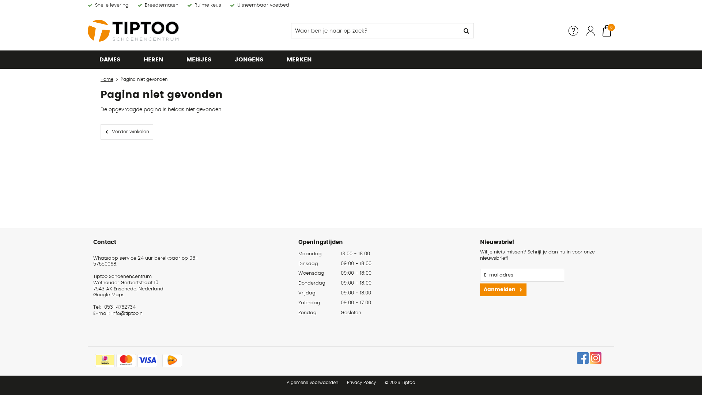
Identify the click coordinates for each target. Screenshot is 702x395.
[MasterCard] (126, 360)
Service (573, 31)
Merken (299, 60)
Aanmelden (500, 289)
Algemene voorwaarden (312, 382)
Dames (109, 60)
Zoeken (466, 30)
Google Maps (109, 295)
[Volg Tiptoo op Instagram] (595, 358)
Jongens (249, 60)
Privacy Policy (361, 382)
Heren (153, 60)
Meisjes (198, 60)
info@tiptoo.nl (128, 313)
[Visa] (147, 360)
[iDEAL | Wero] (105, 360)
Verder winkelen (130, 131)
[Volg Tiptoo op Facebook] (583, 358)
